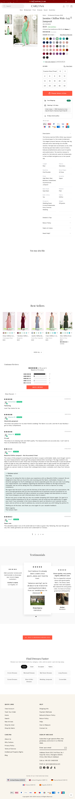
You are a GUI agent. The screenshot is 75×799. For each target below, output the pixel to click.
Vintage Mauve (50, 46)
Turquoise (63, 38)
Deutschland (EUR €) (60, 780)
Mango (63, 50)
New (21, 10)
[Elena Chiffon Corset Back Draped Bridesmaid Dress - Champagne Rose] (3, 333)
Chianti (50, 53)
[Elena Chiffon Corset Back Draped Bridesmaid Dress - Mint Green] (8, 333)
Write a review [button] (37, 387)
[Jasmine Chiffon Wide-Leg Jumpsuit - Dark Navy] (8, 282)
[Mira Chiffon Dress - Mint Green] (63, 333)
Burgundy (47, 53)
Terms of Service (10, 749)
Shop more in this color (66, 34)
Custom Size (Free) (50, 71)
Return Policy (47, 223)
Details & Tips (47, 217)
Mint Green (57, 38)
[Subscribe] (65, 748)
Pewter (44, 57)
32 (64, 86)
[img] (8, 399)
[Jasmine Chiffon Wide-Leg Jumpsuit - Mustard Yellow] (5, 282)
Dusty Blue (50, 42)
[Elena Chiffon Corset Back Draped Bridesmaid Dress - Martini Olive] (5, 333)
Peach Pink (57, 50)
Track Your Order (10, 712)
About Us (8, 739)
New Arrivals (9, 722)
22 (64, 81)
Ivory (67, 46)
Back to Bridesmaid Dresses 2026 (39, 637)
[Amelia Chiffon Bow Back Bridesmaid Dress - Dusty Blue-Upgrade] (32, 333)
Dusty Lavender (60, 46)
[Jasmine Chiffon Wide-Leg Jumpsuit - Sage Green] (3, 282)
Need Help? (46, 233)
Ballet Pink (54, 50)
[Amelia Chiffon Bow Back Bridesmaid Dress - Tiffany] (40, 333)
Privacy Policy (9, 745)
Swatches (52, 10)
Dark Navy (50, 38)
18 (54, 81)
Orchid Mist (54, 53)
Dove (60, 42)
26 (50, 86)
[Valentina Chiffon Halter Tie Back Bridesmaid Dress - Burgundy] (18, 333)
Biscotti (44, 50)
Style (24, 667)
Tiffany (60, 38)
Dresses (39, 10)
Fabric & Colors (48, 228)
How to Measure (45, 725)
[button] (46, 32)
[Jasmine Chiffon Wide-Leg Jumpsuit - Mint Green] (12, 282)
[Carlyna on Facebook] (44, 768)
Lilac (54, 38)
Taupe (50, 50)
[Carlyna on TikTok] (51, 768)
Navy (47, 42)
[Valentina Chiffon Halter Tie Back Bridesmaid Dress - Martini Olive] (20, 333)
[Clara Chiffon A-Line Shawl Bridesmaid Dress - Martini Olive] (48, 333)
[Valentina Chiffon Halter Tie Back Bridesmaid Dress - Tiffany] (26, 333)
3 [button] (38, 534)
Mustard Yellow (47, 38)
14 (44, 81)
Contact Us (43, 728)
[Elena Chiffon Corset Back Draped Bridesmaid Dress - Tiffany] (12, 333)
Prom (34, 10)
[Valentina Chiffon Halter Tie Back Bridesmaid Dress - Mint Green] (22, 333)
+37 (15, 283)
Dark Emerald (67, 38)
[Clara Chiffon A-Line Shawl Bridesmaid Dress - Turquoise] (55, 333)
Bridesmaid (27, 10)
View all (37, 352)
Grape (63, 53)
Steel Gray (57, 42)
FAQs (41, 722)
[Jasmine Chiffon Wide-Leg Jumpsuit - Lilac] (10, 282)
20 (60, 81)
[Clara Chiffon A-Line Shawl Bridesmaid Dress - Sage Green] (46, 333)
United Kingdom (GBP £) (39, 780)
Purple (57, 53)
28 (55, 86)
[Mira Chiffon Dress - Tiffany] (67, 333)
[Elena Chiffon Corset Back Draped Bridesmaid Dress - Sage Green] (10, 333)
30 (60, 86)
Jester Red (44, 53)
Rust (67, 50)
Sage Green (44, 38)
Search (7, 718)
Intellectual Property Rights (14, 752)
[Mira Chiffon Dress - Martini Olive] (61, 333)
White (67, 53)
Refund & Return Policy (47, 715)
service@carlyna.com (53, 764)
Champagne (47, 50)
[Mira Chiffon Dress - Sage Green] (65, 333)
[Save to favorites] (34, 17)
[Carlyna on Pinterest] (48, 768)
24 (45, 86)
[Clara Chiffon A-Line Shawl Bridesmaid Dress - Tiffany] (53, 333)
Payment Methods (46, 712)
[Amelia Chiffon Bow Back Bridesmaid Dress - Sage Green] (38, 333)
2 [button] (35, 534)
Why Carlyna (9, 742)
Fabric (51, 667)
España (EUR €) (47, 785)
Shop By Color (9, 725)
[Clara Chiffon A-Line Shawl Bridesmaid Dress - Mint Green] (50, 333)
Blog (6, 755)
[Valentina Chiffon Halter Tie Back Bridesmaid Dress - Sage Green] (24, 333)
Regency (60, 53)
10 (59, 76)
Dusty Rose (67, 42)
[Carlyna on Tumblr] (55, 768)
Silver (54, 42)
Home (44, 15)
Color (32, 667)
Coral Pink (60, 50)
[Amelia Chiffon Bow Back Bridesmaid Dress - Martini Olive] (34, 333)
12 (64, 76)
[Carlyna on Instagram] (41, 768)
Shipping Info (44, 709)
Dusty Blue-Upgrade (63, 46)
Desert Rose (44, 46)
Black (47, 57)
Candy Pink (54, 46)
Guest (46, 10)
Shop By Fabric (10, 728)
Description (46, 133)
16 (49, 81)
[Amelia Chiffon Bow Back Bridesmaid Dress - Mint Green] (36, 333)
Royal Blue (44, 42)
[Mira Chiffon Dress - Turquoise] (69, 333)
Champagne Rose (47, 46)
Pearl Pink (63, 42)
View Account (9, 709)
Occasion (41, 667)
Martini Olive (57, 46)
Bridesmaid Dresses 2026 (55, 15)
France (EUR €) (30, 785)
